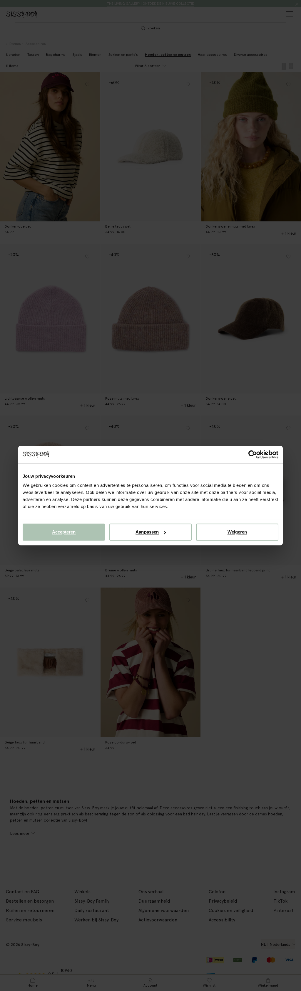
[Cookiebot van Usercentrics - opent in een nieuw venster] (252, 454)
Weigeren (237, 531)
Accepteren (64, 531)
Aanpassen (147, 531)
